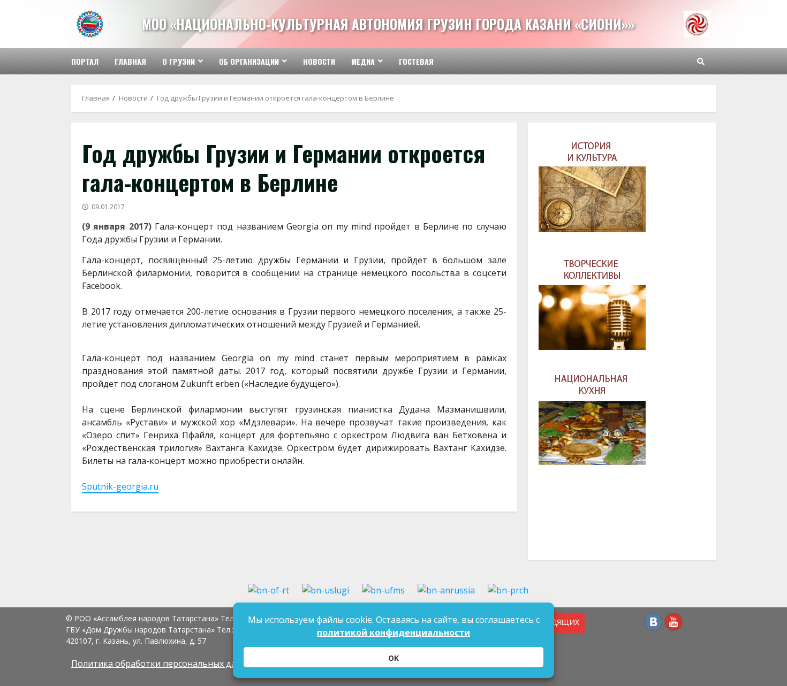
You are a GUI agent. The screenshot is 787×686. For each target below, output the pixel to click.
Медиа (363, 61)
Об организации (249, 61)
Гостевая (416, 61)
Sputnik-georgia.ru (120, 486)
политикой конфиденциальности (393, 632)
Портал (85, 61)
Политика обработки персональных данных (164, 663)
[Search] (701, 61)
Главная (130, 61)
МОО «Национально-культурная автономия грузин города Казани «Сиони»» (388, 24)
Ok (393, 658)
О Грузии (178, 61)
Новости (319, 61)
